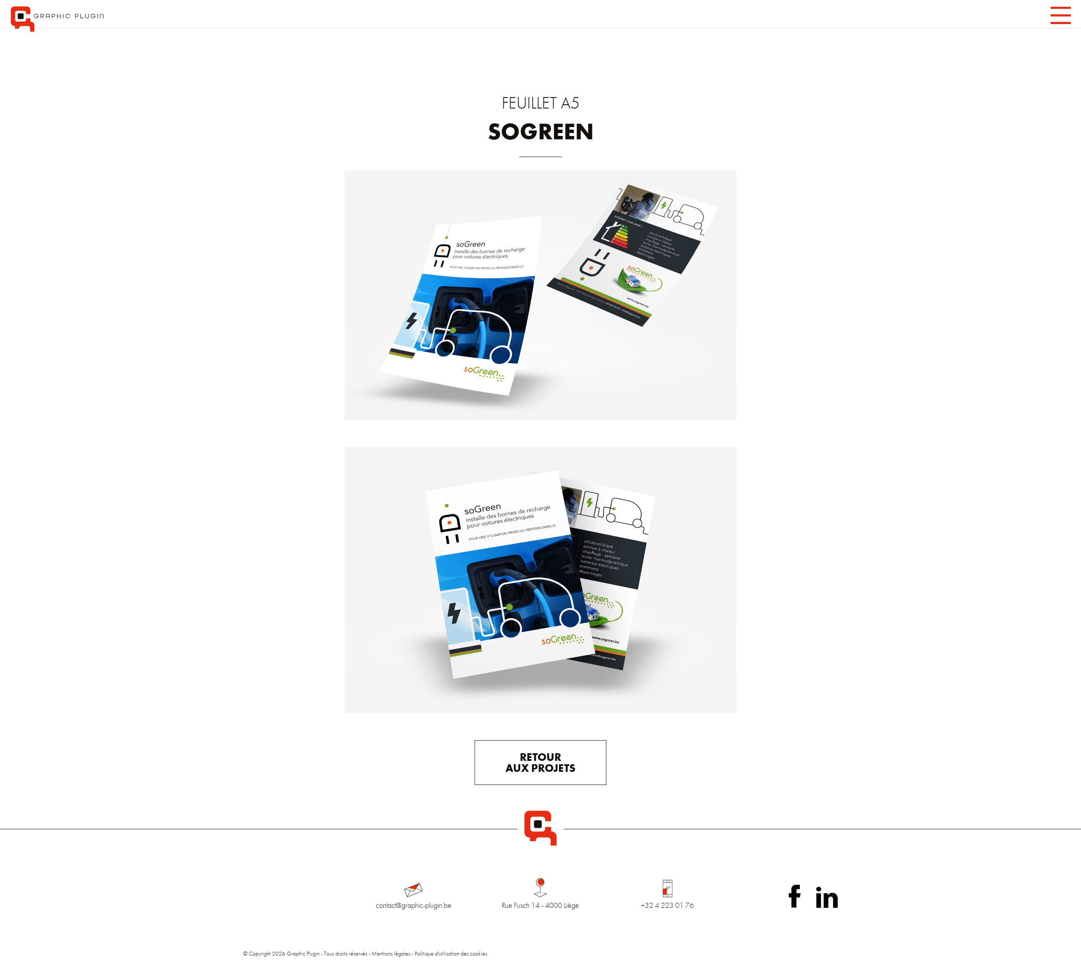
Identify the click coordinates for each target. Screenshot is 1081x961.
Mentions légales (391, 953)
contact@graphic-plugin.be (413, 905)
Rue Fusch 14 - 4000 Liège (540, 905)
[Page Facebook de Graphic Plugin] (795, 896)
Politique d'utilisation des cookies (451, 953)
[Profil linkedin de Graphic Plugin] (827, 897)
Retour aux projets (540, 762)
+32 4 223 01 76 (667, 905)
